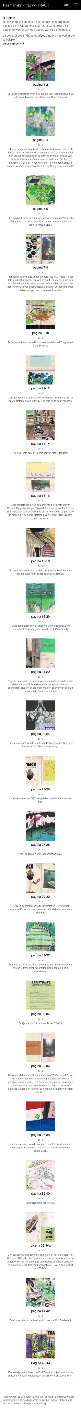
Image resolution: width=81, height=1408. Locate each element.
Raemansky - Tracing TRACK (26, 4)
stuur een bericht (13, 43)
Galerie (11, 18)
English (66, 5)
